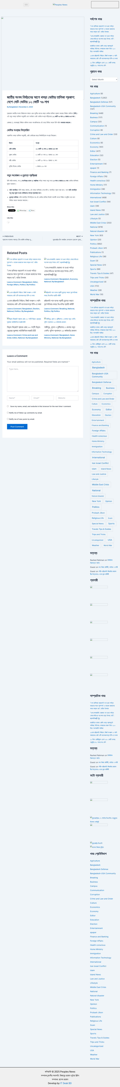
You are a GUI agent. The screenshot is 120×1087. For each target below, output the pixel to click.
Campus (93, 121)
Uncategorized (96, 282)
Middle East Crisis (98, 223)
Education (94, 155)
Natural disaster (97, 231)
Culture (93, 138)
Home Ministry (96, 185)
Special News (96, 265)
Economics (95, 143)
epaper (93, 168)
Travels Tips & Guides (99, 273)
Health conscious (97, 180)
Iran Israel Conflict (98, 201)
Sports (93, 269)
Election (36, 309)
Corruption (95, 130)
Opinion (93, 239)
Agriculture (95, 93)
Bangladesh (27, 282)
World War (94, 294)
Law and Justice (97, 214)
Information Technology (100, 193)
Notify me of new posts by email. (22, 419)
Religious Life (96, 256)
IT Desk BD (66, 1083)
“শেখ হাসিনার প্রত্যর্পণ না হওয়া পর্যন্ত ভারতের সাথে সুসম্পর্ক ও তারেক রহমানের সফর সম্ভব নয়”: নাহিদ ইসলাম (24, 274)
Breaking (63, 309)
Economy (74, 279)
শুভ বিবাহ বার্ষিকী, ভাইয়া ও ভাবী (108, 567)
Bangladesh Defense (99, 102)
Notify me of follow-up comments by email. (25, 413)
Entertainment (96, 164)
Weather (93, 290)
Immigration (95, 189)
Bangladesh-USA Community (103, 106)
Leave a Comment (14, 282)
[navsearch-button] (94, 4)
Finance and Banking (99, 172)
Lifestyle (94, 218)
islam (92, 206)
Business (94, 117)
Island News (95, 210)
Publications (95, 252)
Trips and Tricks (97, 277)
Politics (23, 285)
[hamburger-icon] (26, 4)
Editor (35, 282)
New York (94, 235)
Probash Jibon (96, 248)
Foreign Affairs (13, 285)
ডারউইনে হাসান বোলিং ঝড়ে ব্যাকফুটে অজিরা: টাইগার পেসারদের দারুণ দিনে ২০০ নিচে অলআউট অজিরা (102, 49)
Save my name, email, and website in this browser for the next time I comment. (40, 406)
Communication (97, 126)
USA (92, 286)
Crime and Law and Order (101, 134)
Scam (92, 260)
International (95, 197)
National (47, 282)
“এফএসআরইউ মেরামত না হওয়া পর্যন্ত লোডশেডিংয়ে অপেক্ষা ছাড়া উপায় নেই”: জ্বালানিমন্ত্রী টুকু (59, 271)
